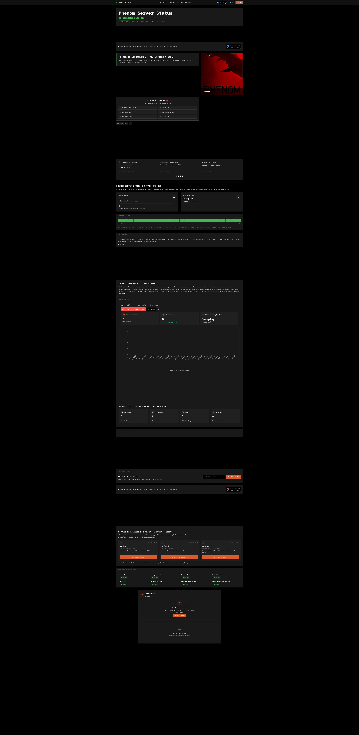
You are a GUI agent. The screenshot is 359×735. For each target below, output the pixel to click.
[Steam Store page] (126, 123)
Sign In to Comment (179, 615)
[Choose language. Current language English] (231, 2)
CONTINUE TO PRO (233, 477)
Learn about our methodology (180, 370)
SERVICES (172, 2)
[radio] (137, 108)
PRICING (180, 2)
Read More (121, 244)
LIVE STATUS (162, 2)
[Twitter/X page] (130, 123)
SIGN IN (239, 2)
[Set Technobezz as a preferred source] (222, 2)
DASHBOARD (188, 2)
